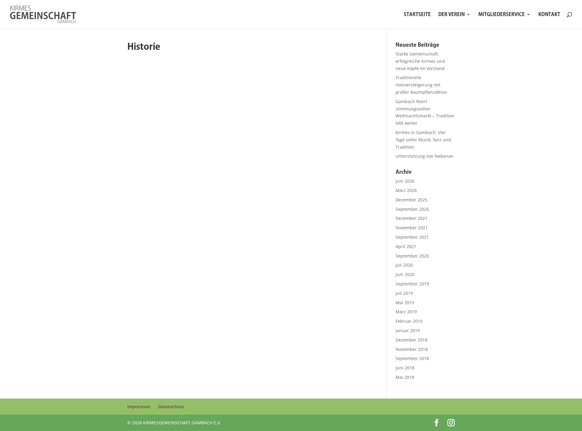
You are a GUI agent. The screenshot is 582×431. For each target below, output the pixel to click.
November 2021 (412, 228)
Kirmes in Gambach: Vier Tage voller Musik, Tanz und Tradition (423, 140)
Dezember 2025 (411, 200)
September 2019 (412, 284)
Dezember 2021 (411, 218)
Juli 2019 (404, 293)
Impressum (138, 406)
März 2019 (406, 312)
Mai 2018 (405, 377)
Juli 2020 (404, 265)
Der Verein (451, 14)
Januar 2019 (408, 330)
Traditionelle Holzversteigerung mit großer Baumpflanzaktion (421, 85)
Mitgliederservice (501, 14)
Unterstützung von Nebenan (424, 156)
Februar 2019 (409, 321)
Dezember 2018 (411, 340)
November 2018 (412, 349)
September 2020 (412, 256)
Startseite (417, 14)
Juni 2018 (405, 368)
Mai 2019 (405, 302)
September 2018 (412, 358)
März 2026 (406, 190)
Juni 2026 (405, 181)
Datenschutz (171, 406)
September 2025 (412, 209)
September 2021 (412, 237)
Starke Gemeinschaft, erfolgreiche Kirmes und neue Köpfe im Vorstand (420, 61)
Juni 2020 (405, 274)
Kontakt (549, 14)
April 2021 (406, 246)
